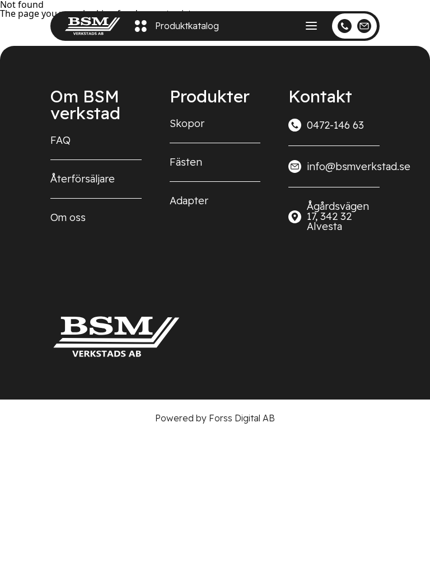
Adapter (189, 200)
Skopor (187, 123)
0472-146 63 (335, 125)
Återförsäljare (82, 178)
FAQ (60, 140)
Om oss (68, 217)
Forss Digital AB (242, 418)
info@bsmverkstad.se (343, 166)
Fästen (186, 162)
